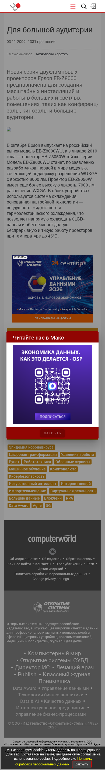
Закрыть (82, 764)
